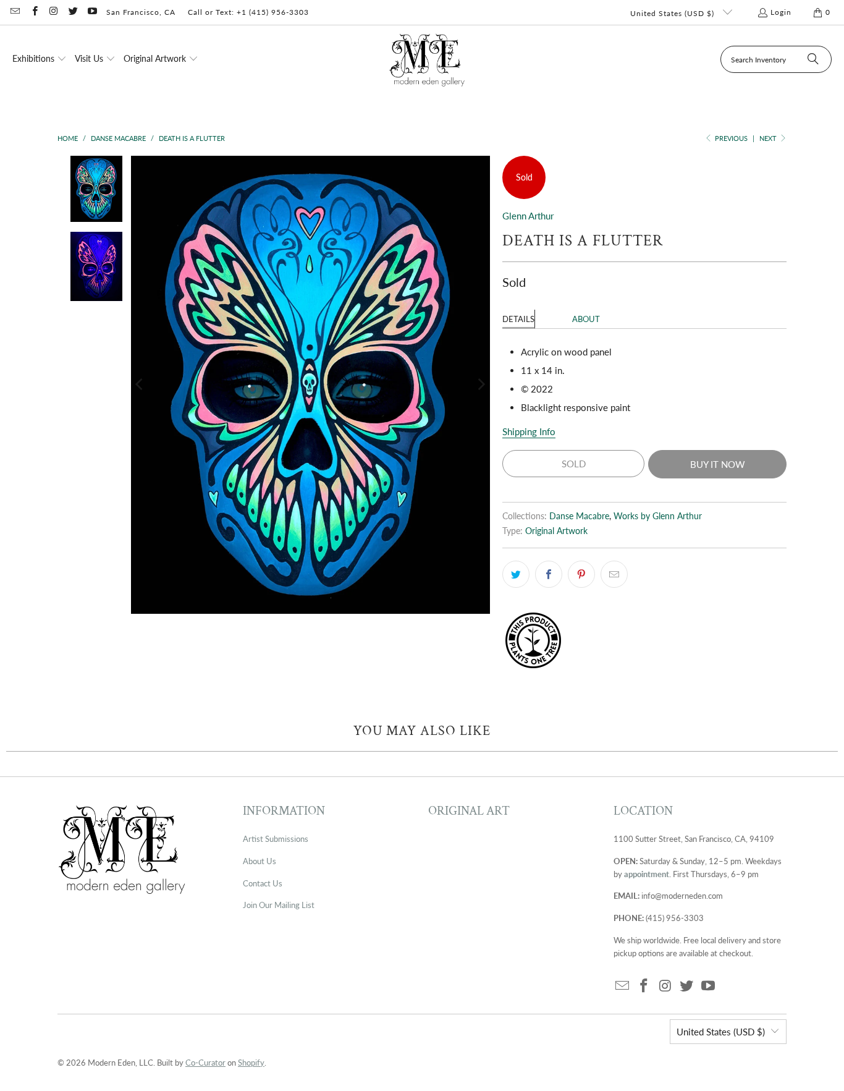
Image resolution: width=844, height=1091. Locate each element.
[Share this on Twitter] (516, 574)
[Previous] (140, 385)
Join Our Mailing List (278, 905)
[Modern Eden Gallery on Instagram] (53, 12)
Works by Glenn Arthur (658, 516)
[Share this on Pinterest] (581, 574)
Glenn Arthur (528, 215)
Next (769, 138)
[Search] (813, 59)
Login (780, 12)
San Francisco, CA (140, 12)
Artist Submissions (275, 839)
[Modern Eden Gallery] (427, 60)
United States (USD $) (673, 13)
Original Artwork (556, 531)
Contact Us (262, 883)
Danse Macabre (579, 516)
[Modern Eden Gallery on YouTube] (92, 12)
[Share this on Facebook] (548, 574)
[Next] (481, 385)
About (586, 319)
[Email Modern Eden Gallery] (14, 12)
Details (518, 319)
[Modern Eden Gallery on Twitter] (72, 12)
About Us (259, 861)
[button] (39, 59)
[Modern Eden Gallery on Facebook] (33, 12)
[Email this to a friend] (614, 574)
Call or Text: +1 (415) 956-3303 (248, 12)
